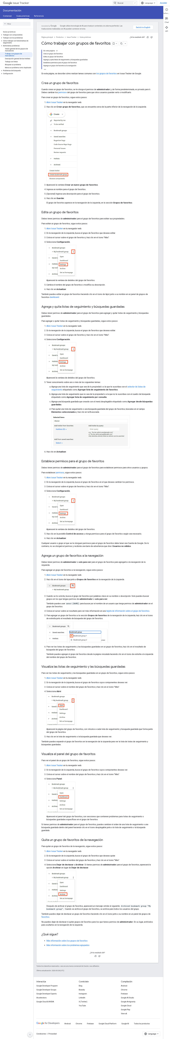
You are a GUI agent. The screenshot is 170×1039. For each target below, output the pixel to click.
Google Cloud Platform (107, 1024)
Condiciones (41, 1034)
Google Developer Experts (46, 994)
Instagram (83, 994)
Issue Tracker (21, 3)
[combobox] (125, 3)
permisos (62, 92)
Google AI (125, 1024)
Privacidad (52, 1034)
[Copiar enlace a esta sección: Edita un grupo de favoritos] (81, 212)
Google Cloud (126, 1006)
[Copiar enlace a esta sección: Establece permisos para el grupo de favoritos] (106, 461)
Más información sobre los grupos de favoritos (66, 941)
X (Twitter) (83, 1002)
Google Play (125, 1010)
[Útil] (148, 37)
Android (124, 986)
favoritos (45, 917)
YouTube (82, 1006)
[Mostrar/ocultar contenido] (56, 50)
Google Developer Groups (46, 990)
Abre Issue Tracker (54, 102)
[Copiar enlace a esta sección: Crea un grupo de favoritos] (80, 83)
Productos (60, 37)
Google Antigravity (128, 1002)
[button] (16, 34)
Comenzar (7, 16)
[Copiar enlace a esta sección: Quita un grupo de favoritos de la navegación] (105, 840)
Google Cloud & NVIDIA (45, 1002)
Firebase (124, 994)
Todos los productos (142, 1024)
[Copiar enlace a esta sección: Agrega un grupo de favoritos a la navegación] (105, 555)
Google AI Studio (127, 998)
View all (124, 1014)
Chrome (124, 990)
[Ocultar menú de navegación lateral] (30, 1034)
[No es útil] (151, 37)
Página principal (47, 37)
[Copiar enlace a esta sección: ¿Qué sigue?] (60, 934)
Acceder (163, 3)
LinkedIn (82, 998)
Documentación (12, 10)
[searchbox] (16, 24)
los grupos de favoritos (106, 73)
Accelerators (41, 998)
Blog (80, 986)
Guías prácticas (23, 16)
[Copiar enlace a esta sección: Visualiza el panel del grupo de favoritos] (97, 754)
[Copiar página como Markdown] (121, 43)
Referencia (39, 16)
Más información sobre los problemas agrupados (67, 945)
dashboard (54, 297)
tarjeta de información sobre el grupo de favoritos (127, 611)
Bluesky (82, 990)
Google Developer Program (47, 986)
